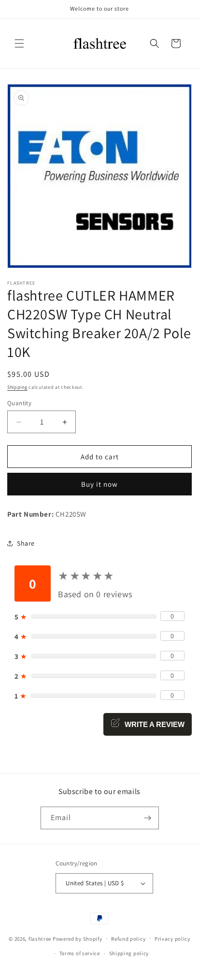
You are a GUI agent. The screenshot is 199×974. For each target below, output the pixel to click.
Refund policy (128, 938)
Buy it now (99, 484)
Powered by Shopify (77, 938)
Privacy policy (172, 938)
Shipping (17, 387)
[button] (19, 43)
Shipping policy (129, 953)
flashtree (39, 938)
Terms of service (79, 953)
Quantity (19, 403)
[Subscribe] (147, 818)
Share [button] (26, 543)
